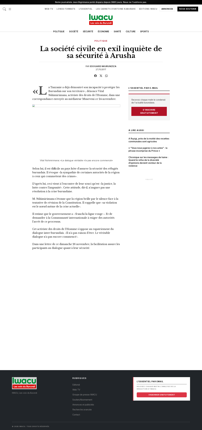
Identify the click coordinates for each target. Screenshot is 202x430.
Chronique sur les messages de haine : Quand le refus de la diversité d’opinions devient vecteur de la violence (148, 161)
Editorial (76, 384)
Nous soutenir (187, 9)
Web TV (49, 9)
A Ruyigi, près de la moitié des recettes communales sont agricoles (148, 140)
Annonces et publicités (83, 404)
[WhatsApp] (106, 75)
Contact (76, 414)
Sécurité (88, 31)
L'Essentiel (86, 9)
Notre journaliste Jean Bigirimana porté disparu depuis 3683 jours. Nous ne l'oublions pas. (101, 2)
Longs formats (66, 9)
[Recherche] (4, 8)
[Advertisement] (149, 223)
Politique (58, 31)
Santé (117, 31)
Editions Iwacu (148, 9)
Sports (144, 31)
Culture (130, 31)
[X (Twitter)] (101, 75)
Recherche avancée (82, 409)
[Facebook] (95, 75)
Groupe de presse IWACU (84, 394)
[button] (10, 8)
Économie (103, 31)
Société (73, 31)
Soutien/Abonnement (82, 399)
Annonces (167, 9)
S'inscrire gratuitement (149, 111)
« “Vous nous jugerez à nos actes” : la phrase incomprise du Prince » (147, 149)
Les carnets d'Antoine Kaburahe (116, 9)
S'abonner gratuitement (162, 395)
